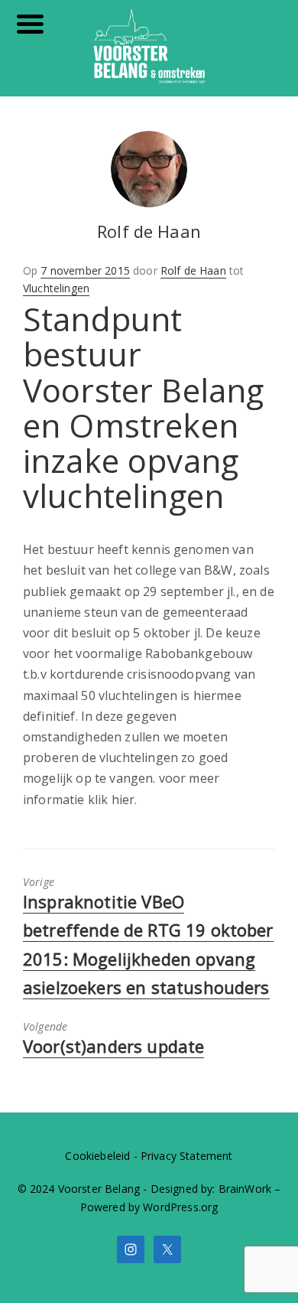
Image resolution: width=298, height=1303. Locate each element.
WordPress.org (180, 1207)
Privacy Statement (187, 1155)
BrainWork (245, 1188)
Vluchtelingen (56, 288)
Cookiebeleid (97, 1155)
